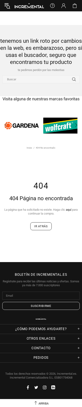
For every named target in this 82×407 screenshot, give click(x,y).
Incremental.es (29, 5)
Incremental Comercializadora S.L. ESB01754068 (41, 377)
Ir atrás (41, 226)
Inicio (29, 148)
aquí (68, 209)
